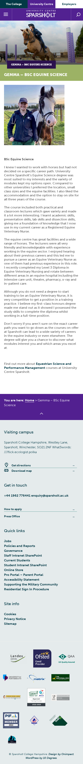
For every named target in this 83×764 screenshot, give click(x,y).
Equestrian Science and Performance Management (37, 366)
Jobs (7, 541)
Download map (21, 471)
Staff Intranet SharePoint (23, 555)
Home (29, 400)
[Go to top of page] (41, 416)
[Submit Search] (78, 14)
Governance (13, 551)
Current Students (17, 560)
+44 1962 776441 (17, 495)
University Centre (41, 4)
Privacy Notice (15, 619)
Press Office (12, 516)
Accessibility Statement (21, 579)
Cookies (10, 614)
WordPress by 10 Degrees (41, 757)
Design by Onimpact (61, 754)
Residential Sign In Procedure (26, 589)
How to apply (13, 509)
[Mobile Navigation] (6, 14)
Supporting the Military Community (31, 584)
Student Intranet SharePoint (25, 565)
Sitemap (10, 624)
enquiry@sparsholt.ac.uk (49, 495)
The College (14, 4)
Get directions (21, 465)
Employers (69, 4)
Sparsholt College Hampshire (41, 14)
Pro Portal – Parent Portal (23, 575)
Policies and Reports (19, 546)
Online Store (13, 570)
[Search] (77, 14)
